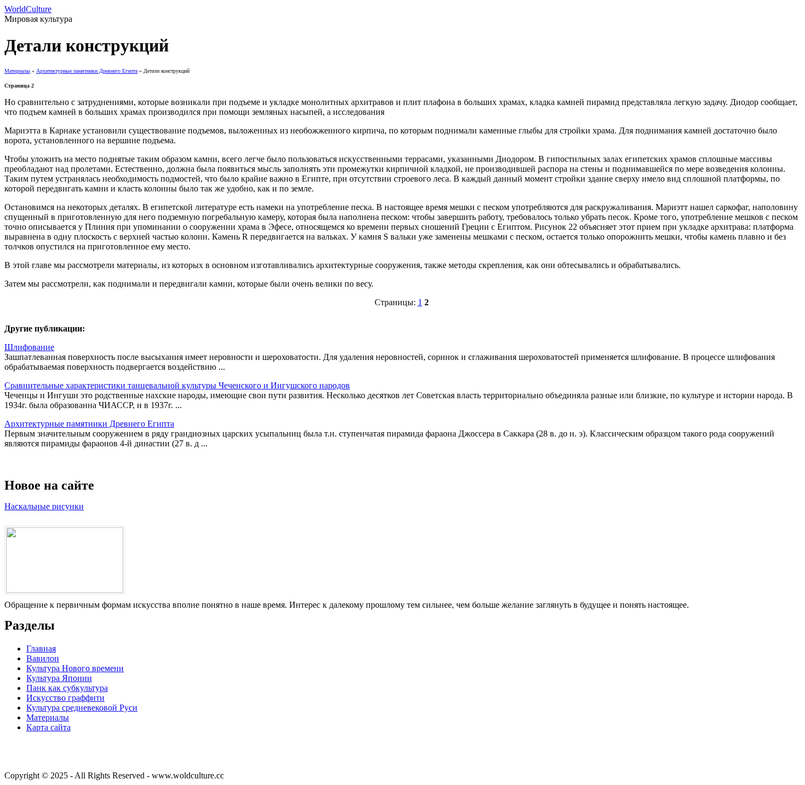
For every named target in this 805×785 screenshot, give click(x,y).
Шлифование (29, 347)
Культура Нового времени (75, 668)
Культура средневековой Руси (81, 707)
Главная (41, 648)
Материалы (17, 71)
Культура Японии (59, 678)
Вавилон (42, 658)
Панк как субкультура (67, 688)
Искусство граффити (65, 697)
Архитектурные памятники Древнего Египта (86, 71)
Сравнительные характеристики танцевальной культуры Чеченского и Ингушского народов (177, 385)
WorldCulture (27, 9)
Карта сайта (48, 727)
